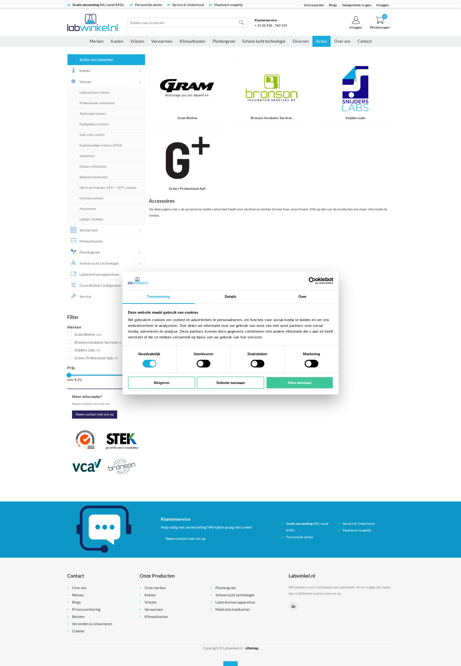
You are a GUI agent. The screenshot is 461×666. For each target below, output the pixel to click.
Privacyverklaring (86, 609)
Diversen (301, 41)
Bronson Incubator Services (97, 342)
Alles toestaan (299, 383)
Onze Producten (157, 576)
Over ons (342, 41)
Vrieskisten (87, 156)
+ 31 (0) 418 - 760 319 (271, 25)
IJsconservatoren (91, 198)
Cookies (78, 631)
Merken (96, 41)
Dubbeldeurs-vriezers (94, 124)
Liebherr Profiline (91, 219)
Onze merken (155, 588)
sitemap (251, 648)
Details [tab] (231, 296)
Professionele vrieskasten (97, 103)
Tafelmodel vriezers (92, 114)
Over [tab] (302, 296)
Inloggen (382, 5)
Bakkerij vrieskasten (93, 177)
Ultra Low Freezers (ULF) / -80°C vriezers (108, 187)
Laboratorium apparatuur (235, 602)
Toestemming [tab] (158, 296)
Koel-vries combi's (92, 135)
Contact (365, 41)
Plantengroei (223, 41)
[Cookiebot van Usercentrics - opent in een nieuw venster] (312, 280)
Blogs (333, 5)
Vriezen (137, 41)
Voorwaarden (314, 5)
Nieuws (78, 595)
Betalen (78, 616)
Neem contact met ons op (95, 414)
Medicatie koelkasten (232, 609)
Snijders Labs (87, 350)
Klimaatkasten (192, 41)
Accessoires (87, 209)
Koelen (117, 41)
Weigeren (162, 383)
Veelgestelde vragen (356, 5)
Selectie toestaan (230, 383)
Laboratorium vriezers (94, 92)
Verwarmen (161, 41)
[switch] (203, 363)
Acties (321, 41)
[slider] (69, 375)
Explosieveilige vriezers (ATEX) (100, 145)
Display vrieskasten (93, 166)
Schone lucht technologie (263, 41)
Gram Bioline (88, 334)
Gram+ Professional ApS (96, 358)
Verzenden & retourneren (92, 624)
